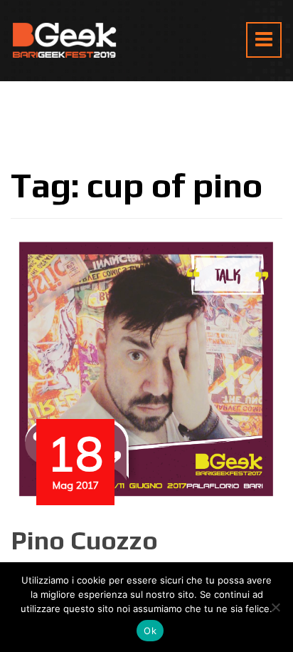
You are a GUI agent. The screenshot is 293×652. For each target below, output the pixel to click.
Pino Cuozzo (84, 540)
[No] (275, 607)
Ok (150, 630)
